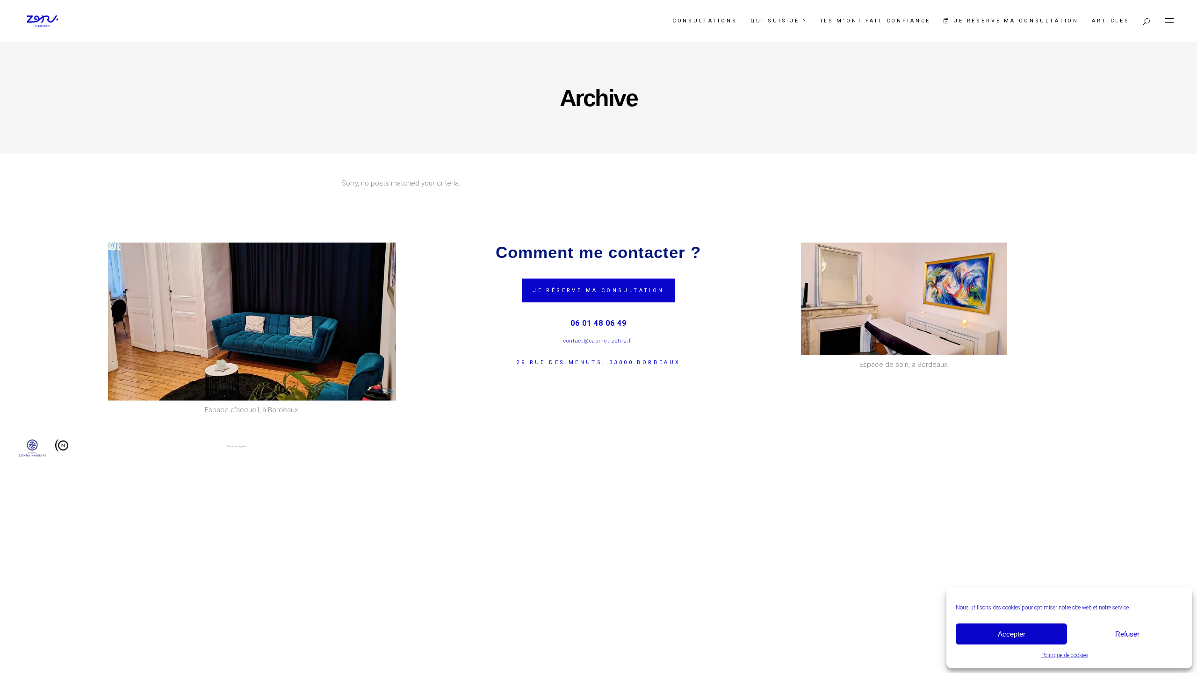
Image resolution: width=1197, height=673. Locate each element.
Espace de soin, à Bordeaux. (904, 364)
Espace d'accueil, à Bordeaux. (252, 410)
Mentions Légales (236, 446)
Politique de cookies (1065, 655)
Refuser (1127, 634)
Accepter (1011, 634)
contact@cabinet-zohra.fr (598, 341)
